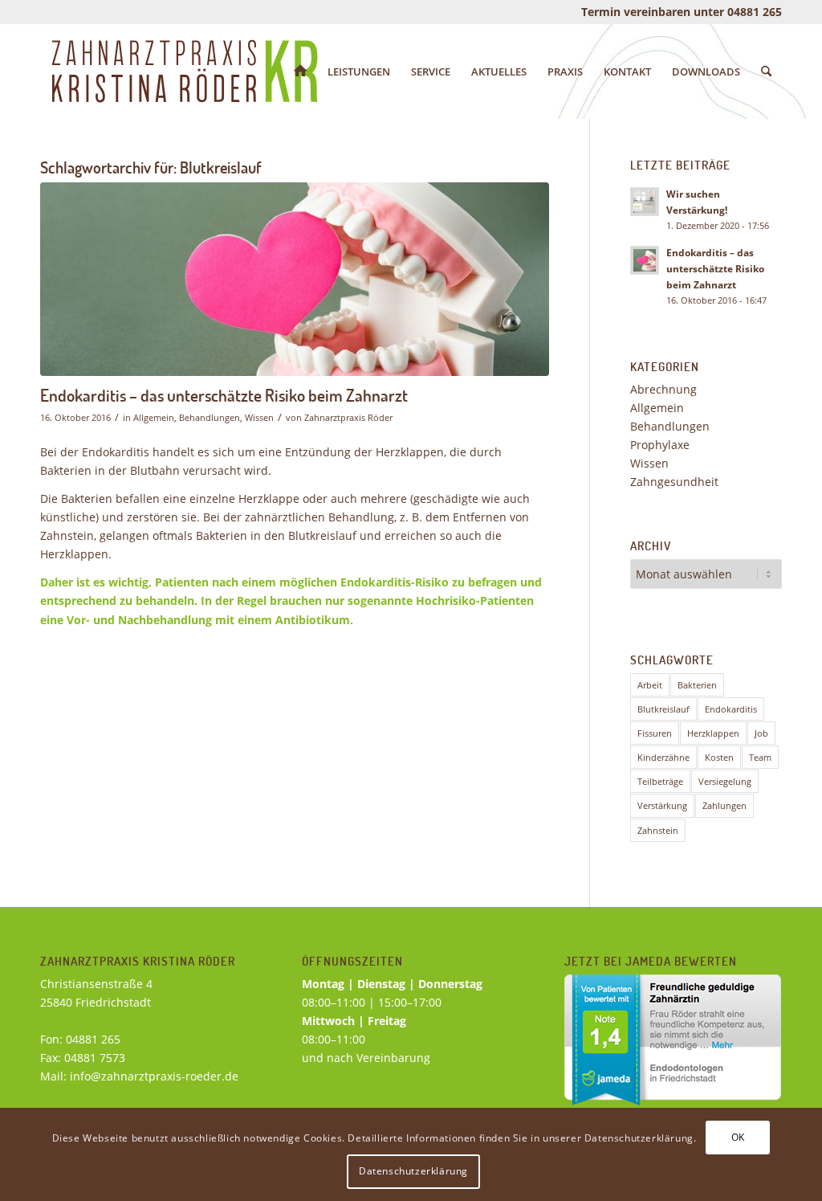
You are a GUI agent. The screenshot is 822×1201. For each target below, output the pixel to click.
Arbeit (649, 685)
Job (761, 733)
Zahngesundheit (674, 481)
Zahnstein (657, 830)
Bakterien (697, 685)
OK (738, 1137)
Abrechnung (663, 389)
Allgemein (153, 417)
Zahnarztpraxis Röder (348, 417)
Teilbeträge (660, 781)
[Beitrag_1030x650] (294, 279)
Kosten (719, 757)
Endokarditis (731, 709)
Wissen (259, 417)
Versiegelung (724, 781)
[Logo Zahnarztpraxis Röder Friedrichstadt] (184, 71)
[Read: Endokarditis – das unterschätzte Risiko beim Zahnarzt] (644, 260)
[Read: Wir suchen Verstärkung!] (644, 201)
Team (760, 757)
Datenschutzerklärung (413, 1171)
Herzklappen (713, 733)
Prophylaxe (660, 444)
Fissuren (654, 733)
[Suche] (766, 71)
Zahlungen (724, 805)
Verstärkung (662, 805)
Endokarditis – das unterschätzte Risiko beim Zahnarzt (224, 395)
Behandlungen (209, 417)
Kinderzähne (663, 757)
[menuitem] (300, 71)
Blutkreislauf (663, 709)
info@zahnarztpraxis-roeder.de (154, 1076)
